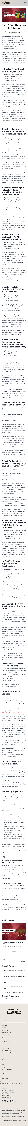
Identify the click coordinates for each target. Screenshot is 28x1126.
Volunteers (4, 1066)
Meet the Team (5, 1029)
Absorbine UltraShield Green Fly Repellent (12, 193)
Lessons (4, 1047)
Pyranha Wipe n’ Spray (12, 71)
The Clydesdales (6, 1030)
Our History (4, 1025)
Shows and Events (6, 1032)
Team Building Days (6, 1052)
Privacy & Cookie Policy (7, 1069)
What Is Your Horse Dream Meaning (13, 992)
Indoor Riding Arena (6, 1050)
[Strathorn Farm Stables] (6, 2)
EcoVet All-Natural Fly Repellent (12, 238)
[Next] (24, 937)
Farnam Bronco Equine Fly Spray (13, 403)
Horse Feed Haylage (6, 1053)
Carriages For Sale (6, 1048)
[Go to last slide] (4, 937)
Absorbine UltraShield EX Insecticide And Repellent (14, 132)
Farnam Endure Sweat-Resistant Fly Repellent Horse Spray (14, 344)
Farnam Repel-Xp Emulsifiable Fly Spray (14, 464)
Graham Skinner (9, 31)
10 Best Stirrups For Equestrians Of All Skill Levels (21, 908)
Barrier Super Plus (7, 726)
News (3, 1035)
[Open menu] (25, 3)
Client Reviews (5, 1034)
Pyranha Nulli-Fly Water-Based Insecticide (13, 290)
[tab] (12, 951)
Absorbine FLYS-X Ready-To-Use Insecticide (14, 525)
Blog (3, 1037)
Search (4, 959)
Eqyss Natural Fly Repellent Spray (10, 564)
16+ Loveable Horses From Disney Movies (15, 976)
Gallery (3, 1064)
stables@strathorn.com (7, 1081)
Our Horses (4, 1027)
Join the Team (5, 1067)
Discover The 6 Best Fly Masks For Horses (7, 908)
